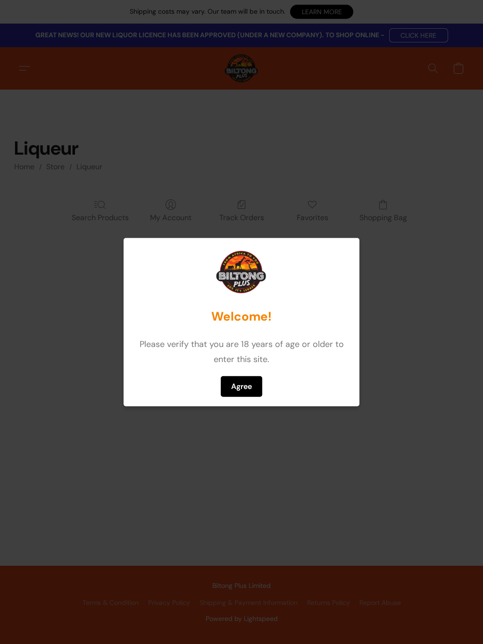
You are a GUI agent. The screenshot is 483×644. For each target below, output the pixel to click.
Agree (241, 386)
